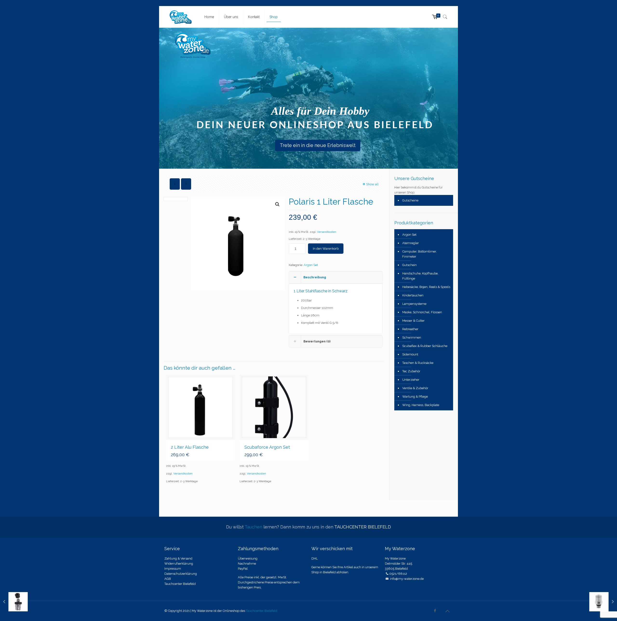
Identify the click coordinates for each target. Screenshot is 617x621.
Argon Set (311, 265)
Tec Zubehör (411, 371)
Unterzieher (410, 379)
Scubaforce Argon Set (267, 447)
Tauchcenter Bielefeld (261, 611)
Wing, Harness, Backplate (420, 405)
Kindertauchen (412, 295)
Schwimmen (411, 337)
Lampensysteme (414, 304)
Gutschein (409, 265)
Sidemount (410, 354)
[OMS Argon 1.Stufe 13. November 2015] (14, 601)
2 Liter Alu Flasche (190, 447)
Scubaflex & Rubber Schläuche (424, 346)
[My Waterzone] (180, 17)
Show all (372, 184)
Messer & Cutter (413, 320)
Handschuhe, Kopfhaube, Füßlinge (420, 276)
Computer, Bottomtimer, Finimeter (419, 254)
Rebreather (410, 329)
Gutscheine (410, 200)
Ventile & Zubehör (415, 388)
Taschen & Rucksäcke (417, 363)
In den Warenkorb (326, 248)
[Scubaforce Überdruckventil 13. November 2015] (603, 601)
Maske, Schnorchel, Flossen (422, 312)
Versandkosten (326, 232)
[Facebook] (435, 610)
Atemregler (410, 243)
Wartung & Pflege (415, 396)
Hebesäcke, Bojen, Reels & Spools (426, 287)
